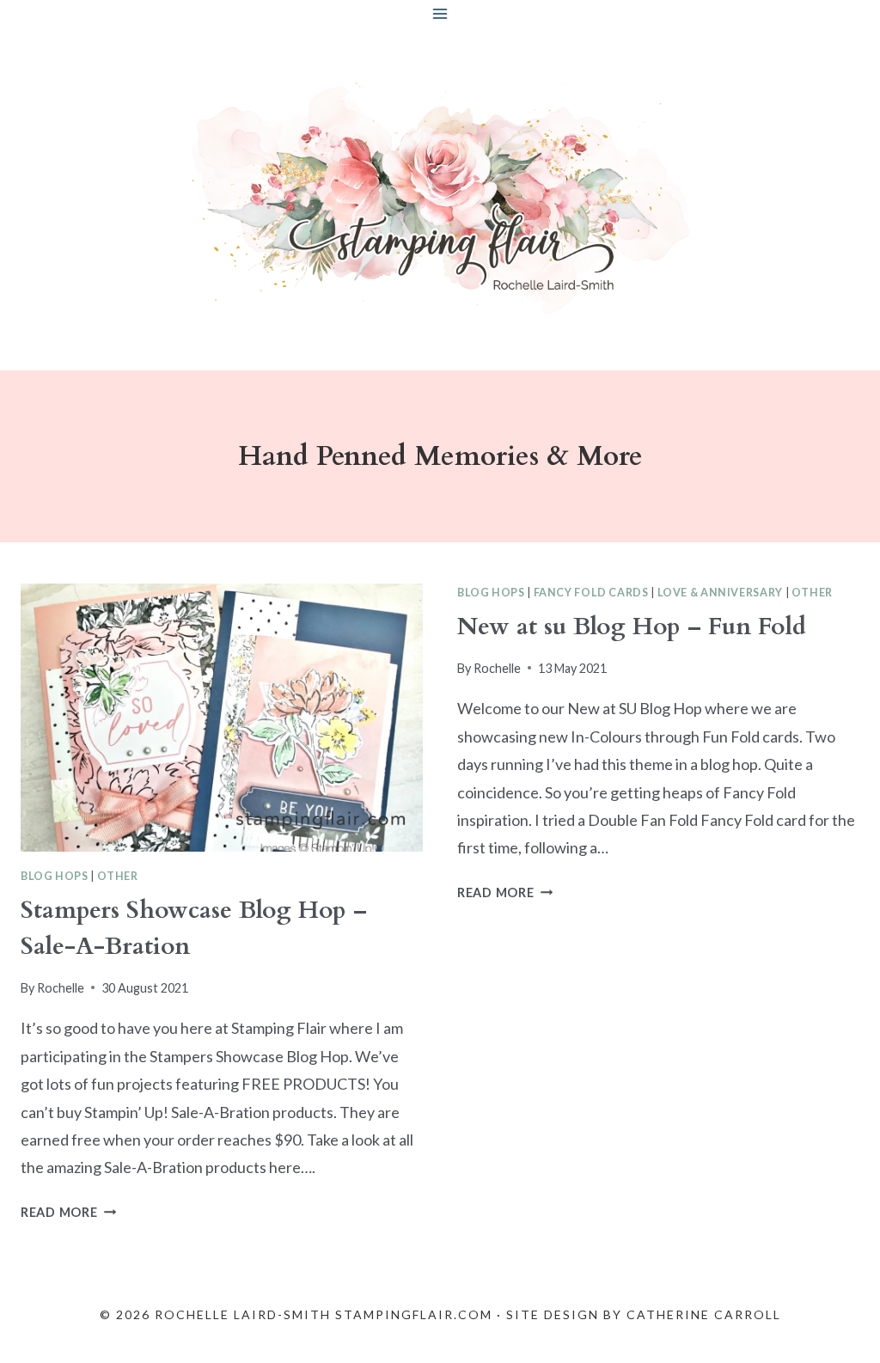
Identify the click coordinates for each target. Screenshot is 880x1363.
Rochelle (60, 988)
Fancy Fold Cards (591, 592)
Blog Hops (55, 876)
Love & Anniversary (720, 592)
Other (117, 876)
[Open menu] (440, 13)
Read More (68, 1212)
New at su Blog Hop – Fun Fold (631, 626)
